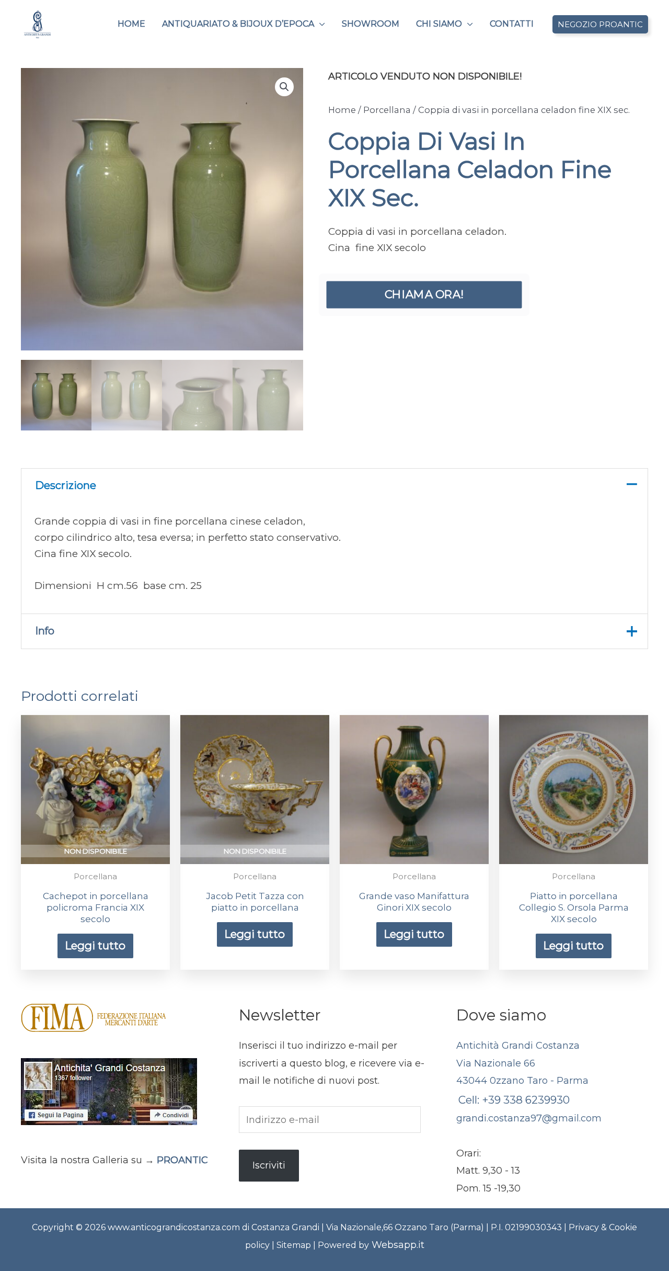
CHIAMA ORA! (424, 294)
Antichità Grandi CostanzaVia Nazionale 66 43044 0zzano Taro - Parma (522, 1063)
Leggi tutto (95, 945)
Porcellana (387, 110)
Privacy (585, 1227)
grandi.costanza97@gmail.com (529, 1118)
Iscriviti (268, 1165)
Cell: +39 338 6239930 (514, 1099)
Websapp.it (398, 1245)
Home (342, 110)
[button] (319, 24)
